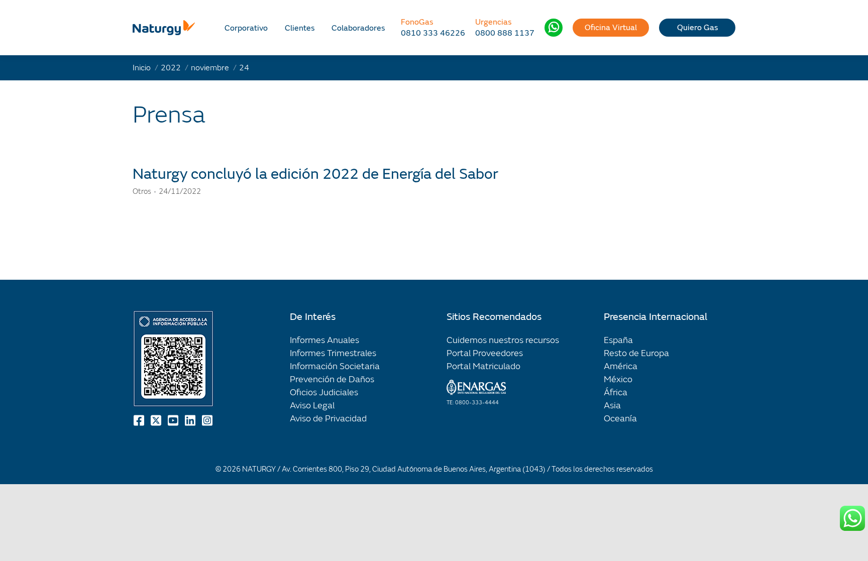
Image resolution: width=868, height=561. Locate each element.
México (618, 379)
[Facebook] (140, 420)
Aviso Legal (312, 405)
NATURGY (259, 469)
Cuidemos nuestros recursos (503, 340)
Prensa (169, 115)
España (618, 340)
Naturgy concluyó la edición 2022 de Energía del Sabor (315, 174)
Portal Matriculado (483, 366)
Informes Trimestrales (333, 353)
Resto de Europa (636, 353)
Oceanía (620, 418)
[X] (157, 420)
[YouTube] (174, 420)
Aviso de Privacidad (328, 418)
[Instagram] (208, 420)
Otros (142, 191)
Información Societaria (335, 366)
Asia (612, 405)
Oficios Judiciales (324, 392)
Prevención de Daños (332, 379)
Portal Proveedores (485, 353)
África (615, 392)
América (620, 366)
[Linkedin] (191, 420)
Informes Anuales (324, 340)
